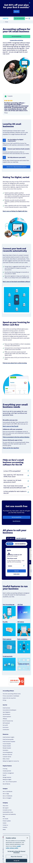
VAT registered (10, 538)
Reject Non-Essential (16, 856)
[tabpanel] (16, 560)
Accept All (16, 860)
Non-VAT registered (21, 538)
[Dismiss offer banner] (29, 3)
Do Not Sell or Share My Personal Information (16, 851)
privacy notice (14, 848)
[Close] (27, 838)
